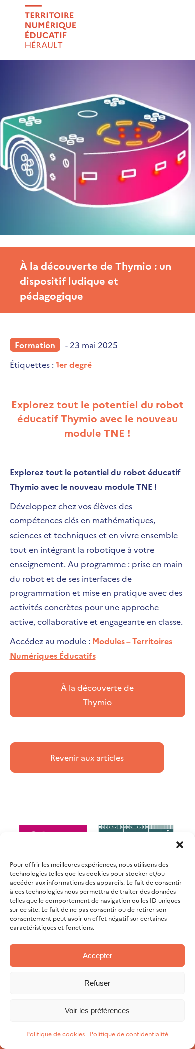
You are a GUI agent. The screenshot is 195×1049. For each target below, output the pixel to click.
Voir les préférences (97, 1010)
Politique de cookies (55, 1033)
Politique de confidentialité (129, 1033)
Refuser (97, 983)
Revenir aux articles (87, 757)
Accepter (97, 955)
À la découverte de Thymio (97, 694)
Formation (35, 344)
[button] (180, 845)
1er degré (74, 364)
